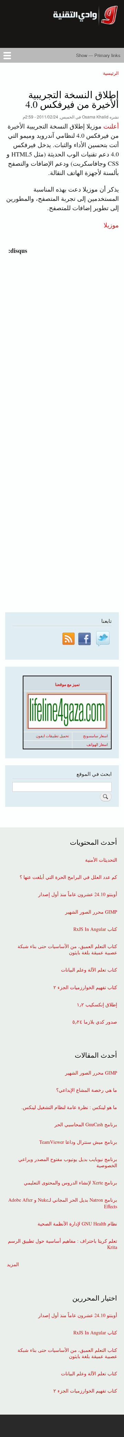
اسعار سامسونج (95, 736)
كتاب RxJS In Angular (95, 929)
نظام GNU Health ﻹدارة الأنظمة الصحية (77, 1224)
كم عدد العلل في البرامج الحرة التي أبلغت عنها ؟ (68, 877)
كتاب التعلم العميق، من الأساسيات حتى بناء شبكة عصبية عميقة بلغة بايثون (67, 949)
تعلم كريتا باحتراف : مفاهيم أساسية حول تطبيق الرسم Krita (62, 1244)
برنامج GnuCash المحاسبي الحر (85, 1124)
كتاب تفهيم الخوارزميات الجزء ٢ (85, 987)
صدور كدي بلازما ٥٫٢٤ (94, 1022)
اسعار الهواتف (97, 744)
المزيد (13, 1264)
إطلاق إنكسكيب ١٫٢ (97, 1005)
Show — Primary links (98, 55)
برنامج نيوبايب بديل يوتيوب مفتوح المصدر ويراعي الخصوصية (67, 1162)
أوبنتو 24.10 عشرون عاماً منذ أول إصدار (77, 894)
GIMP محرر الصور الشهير (91, 912)
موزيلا (111, 224)
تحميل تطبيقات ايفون (52, 736)
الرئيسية (111, 73)
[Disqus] (60, 341)
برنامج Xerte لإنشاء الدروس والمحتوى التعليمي (70, 1183)
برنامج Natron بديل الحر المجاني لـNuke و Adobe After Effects (62, 1203)
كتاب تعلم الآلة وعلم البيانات (89, 970)
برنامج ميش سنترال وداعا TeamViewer (78, 1142)
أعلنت (111, 126)
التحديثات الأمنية (101, 860)
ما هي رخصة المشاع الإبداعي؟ (86, 1090)
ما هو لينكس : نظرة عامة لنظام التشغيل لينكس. (69, 1107)
